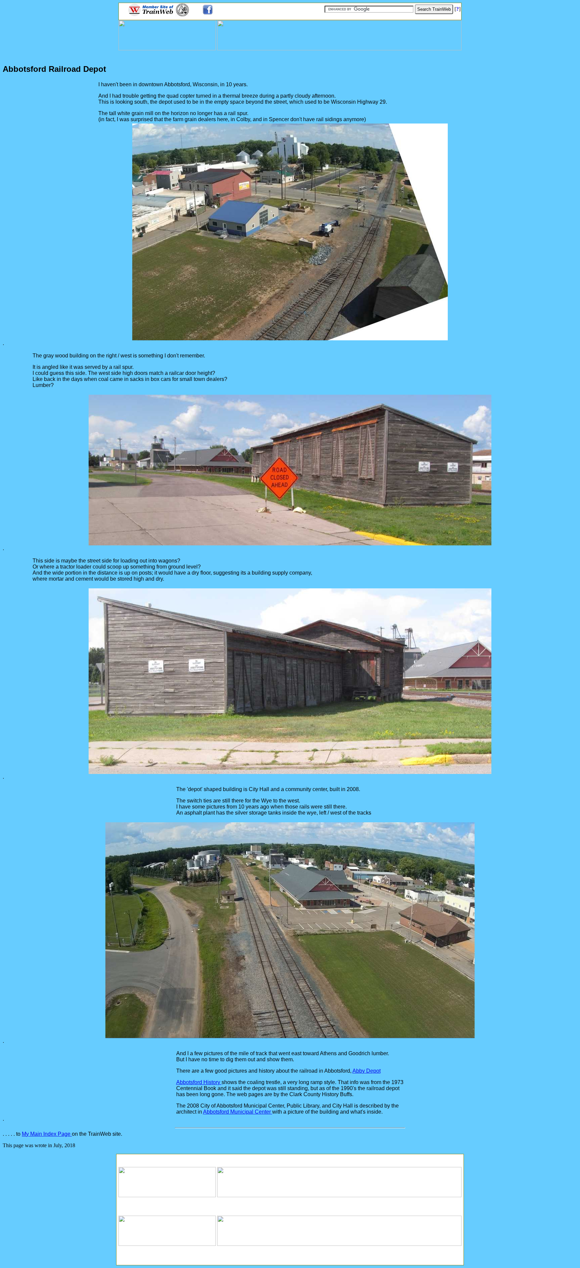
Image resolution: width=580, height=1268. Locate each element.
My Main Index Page (47, 1134)
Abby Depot (366, 1071)
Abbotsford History (199, 1082)
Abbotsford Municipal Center (237, 1112)
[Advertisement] (290, 1158)
